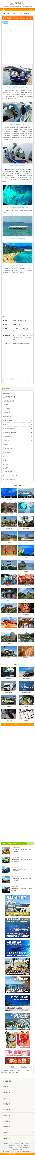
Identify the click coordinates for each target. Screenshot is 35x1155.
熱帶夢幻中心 (6, 440)
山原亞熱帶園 (6, 408)
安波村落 (5, 468)
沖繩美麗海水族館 (7, 436)
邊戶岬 (5, 456)
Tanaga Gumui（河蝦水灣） (10, 475)
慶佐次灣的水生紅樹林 (9, 479)
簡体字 (31, 9)
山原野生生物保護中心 (9, 472)
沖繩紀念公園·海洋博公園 (9, 432)
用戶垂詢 (9, 1145)
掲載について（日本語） (23, 1145)
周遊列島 (9, 13)
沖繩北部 (20, 13)
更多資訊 (17, 724)
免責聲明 (17, 1143)
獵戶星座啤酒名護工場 (9, 397)
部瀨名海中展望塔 (7, 420)
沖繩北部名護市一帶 (8, 393)
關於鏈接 (28, 1143)
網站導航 (6, 1143)
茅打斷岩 (5, 464)
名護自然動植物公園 (8, 401)
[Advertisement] (17, 44)
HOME (3, 13)
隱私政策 (23, 1143)
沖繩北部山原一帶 (7, 452)
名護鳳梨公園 (6, 412)
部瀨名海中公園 (7, 416)
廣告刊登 (14, 1145)
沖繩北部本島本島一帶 (9, 428)
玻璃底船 (5, 424)
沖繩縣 (14, 13)
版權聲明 (12, 1143)
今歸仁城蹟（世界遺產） (9, 448)
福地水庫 (5, 460)
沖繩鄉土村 (6, 444)
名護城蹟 (5, 405)
